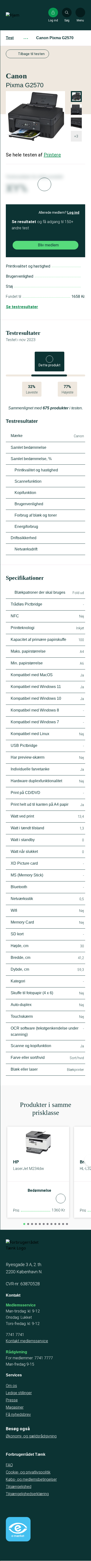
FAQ (9, 1465)
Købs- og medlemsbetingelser (31, 1479)
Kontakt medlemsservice (27, 1341)
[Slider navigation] (24, 1224)
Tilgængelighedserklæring (27, 1494)
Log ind (73, 212)
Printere (52, 155)
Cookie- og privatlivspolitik (28, 1472)
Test (10, 38)
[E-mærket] (18, 1529)
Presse (12, 1400)
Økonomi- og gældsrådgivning (31, 1436)
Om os (11, 1385)
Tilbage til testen (31, 54)
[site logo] (21, 15)
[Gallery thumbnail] (76, 123)
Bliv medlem (48, 245)
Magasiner (15, 1407)
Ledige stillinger (19, 1393)
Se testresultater (22, 307)
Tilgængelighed (18, 1486)
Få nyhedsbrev (18, 1414)
